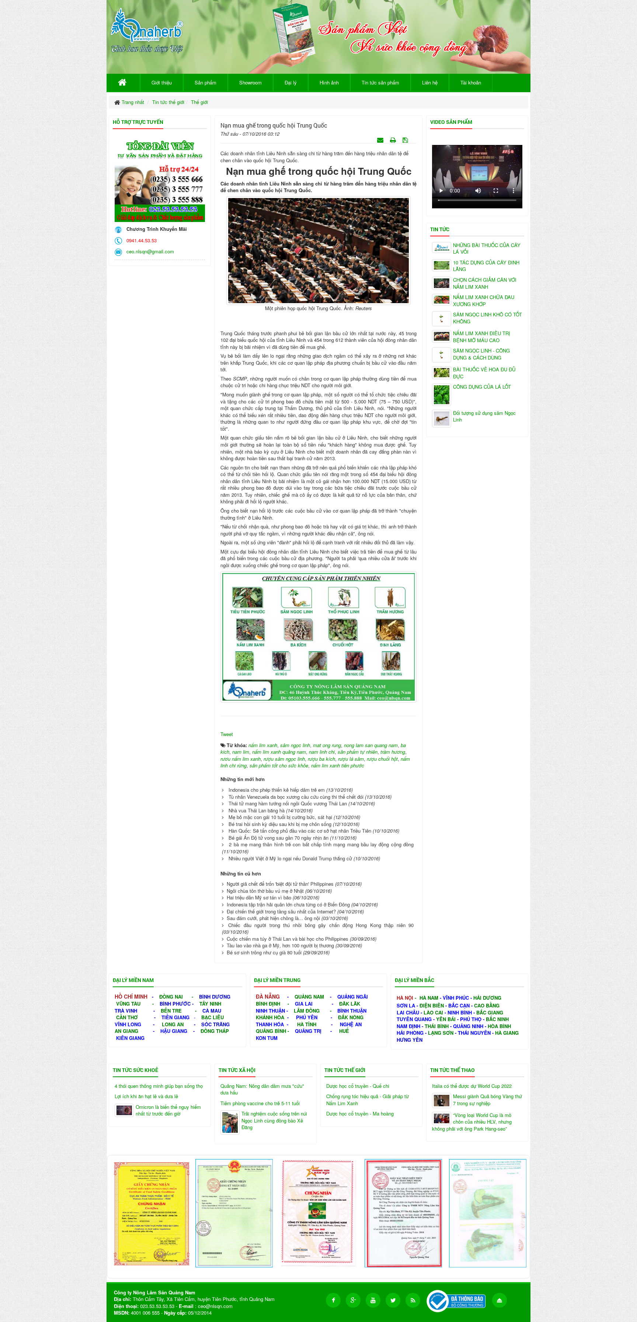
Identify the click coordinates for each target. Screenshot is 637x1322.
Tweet (226, 734)
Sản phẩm (205, 82)
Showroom (250, 82)
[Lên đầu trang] (499, 1300)
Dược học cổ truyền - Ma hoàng (360, 1113)
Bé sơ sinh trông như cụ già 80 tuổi (264, 952)
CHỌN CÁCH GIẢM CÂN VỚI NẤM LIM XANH (484, 283)
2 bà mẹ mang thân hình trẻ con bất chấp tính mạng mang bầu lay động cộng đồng (321, 844)
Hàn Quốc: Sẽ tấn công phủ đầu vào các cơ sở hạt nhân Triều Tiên (300, 830)
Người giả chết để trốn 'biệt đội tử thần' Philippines (280, 883)
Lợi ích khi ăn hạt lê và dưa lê (146, 1096)
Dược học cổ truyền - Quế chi (357, 1086)
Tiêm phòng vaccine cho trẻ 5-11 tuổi (260, 1103)
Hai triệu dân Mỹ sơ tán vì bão (259, 897)
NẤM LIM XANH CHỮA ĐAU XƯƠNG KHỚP (483, 301)
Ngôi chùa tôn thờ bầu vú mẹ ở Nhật (265, 890)
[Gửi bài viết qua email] (381, 139)
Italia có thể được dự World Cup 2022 (472, 1086)
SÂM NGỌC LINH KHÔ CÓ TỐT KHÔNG (487, 318)
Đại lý (291, 82)
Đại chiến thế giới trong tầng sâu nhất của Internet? (281, 911)
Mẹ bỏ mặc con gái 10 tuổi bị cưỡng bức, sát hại (280, 816)
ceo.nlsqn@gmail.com (148, 251)
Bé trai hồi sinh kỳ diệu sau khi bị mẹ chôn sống (280, 823)
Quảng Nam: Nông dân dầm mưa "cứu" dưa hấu (262, 1089)
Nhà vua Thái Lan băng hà (257, 810)
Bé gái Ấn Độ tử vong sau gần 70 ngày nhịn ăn (278, 837)
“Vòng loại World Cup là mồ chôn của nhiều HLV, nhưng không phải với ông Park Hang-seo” (472, 1122)
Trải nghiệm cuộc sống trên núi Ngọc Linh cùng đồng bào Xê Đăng (274, 1120)
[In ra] (393, 139)
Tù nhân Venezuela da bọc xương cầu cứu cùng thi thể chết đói (296, 796)
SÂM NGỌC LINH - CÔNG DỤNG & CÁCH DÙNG (481, 354)
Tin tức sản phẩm (380, 82)
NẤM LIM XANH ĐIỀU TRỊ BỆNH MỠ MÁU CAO (481, 337)
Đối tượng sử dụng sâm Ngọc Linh (484, 416)
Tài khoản (470, 82)
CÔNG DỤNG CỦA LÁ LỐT (482, 387)
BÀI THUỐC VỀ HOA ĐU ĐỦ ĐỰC (484, 373)
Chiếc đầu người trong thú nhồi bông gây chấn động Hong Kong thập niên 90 (321, 925)
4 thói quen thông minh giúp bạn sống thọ (159, 1086)
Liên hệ (430, 82)
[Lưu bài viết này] (406, 139)
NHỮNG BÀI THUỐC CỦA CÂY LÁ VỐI (487, 249)
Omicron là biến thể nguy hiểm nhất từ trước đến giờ (168, 1110)
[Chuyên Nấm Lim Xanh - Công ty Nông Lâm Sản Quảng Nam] (147, 29)
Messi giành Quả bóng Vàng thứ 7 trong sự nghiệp (487, 1100)
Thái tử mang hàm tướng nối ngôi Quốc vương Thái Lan (288, 803)
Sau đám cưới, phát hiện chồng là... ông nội (273, 918)
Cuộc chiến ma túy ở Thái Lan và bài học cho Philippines (287, 938)
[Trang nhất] (123, 82)
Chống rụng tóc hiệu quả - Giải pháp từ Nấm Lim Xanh (367, 1100)
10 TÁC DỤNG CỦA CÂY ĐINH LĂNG (486, 266)
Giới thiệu (162, 82)
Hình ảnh (329, 82)
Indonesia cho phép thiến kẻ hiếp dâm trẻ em (277, 789)
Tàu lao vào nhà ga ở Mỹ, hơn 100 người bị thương (280, 945)
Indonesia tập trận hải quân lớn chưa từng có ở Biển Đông (288, 904)
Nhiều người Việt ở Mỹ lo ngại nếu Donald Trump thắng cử (290, 858)
